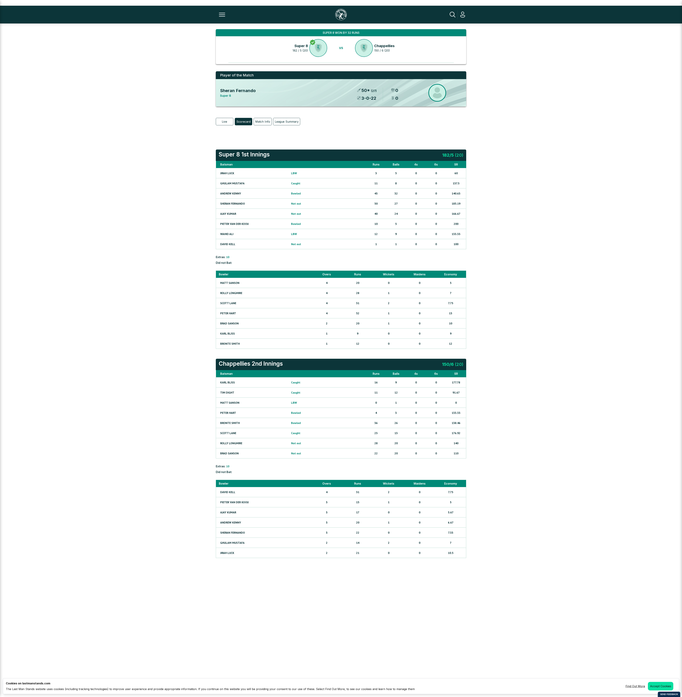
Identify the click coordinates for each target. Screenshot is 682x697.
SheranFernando (232, 203)
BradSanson (229, 323)
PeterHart (228, 313)
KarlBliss (227, 333)
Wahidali (226, 234)
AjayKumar (228, 213)
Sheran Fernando (238, 90)
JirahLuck (227, 173)
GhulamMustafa (232, 183)
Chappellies (384, 46)
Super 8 (301, 46)
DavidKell (227, 244)
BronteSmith (230, 343)
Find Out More (635, 686)
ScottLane (228, 303)
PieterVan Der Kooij (234, 224)
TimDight (227, 392)
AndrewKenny (230, 193)
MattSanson (229, 283)
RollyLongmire (231, 293)
